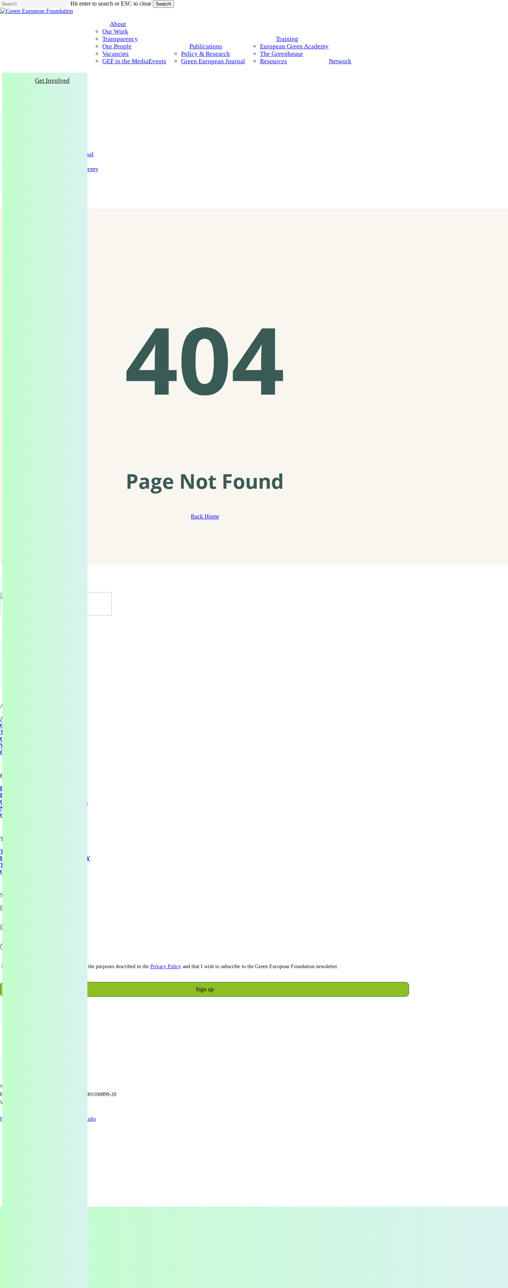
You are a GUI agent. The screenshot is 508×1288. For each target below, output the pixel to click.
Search (163, 4)
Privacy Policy (165, 966)
